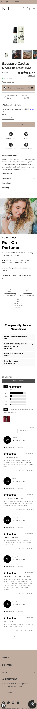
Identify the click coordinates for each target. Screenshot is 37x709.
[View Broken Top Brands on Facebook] (3, 702)
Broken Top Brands (12, 708)
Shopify (28, 708)
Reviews (31, 75)
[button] (6, 419)
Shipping (5, 188)
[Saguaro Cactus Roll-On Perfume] (6, 54)
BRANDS (6, 658)
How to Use (6, 178)
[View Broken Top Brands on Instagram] (13, 702)
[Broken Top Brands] (6, 8)
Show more (17, 637)
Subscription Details (12, 105)
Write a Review (18, 380)
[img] (23, 74)
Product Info (7, 174)
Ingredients (6, 183)
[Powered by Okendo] (7, 377)
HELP (4, 672)
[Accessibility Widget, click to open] (3, 705)
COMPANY (7, 665)
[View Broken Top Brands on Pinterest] (8, 702)
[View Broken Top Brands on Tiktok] (17, 702)
